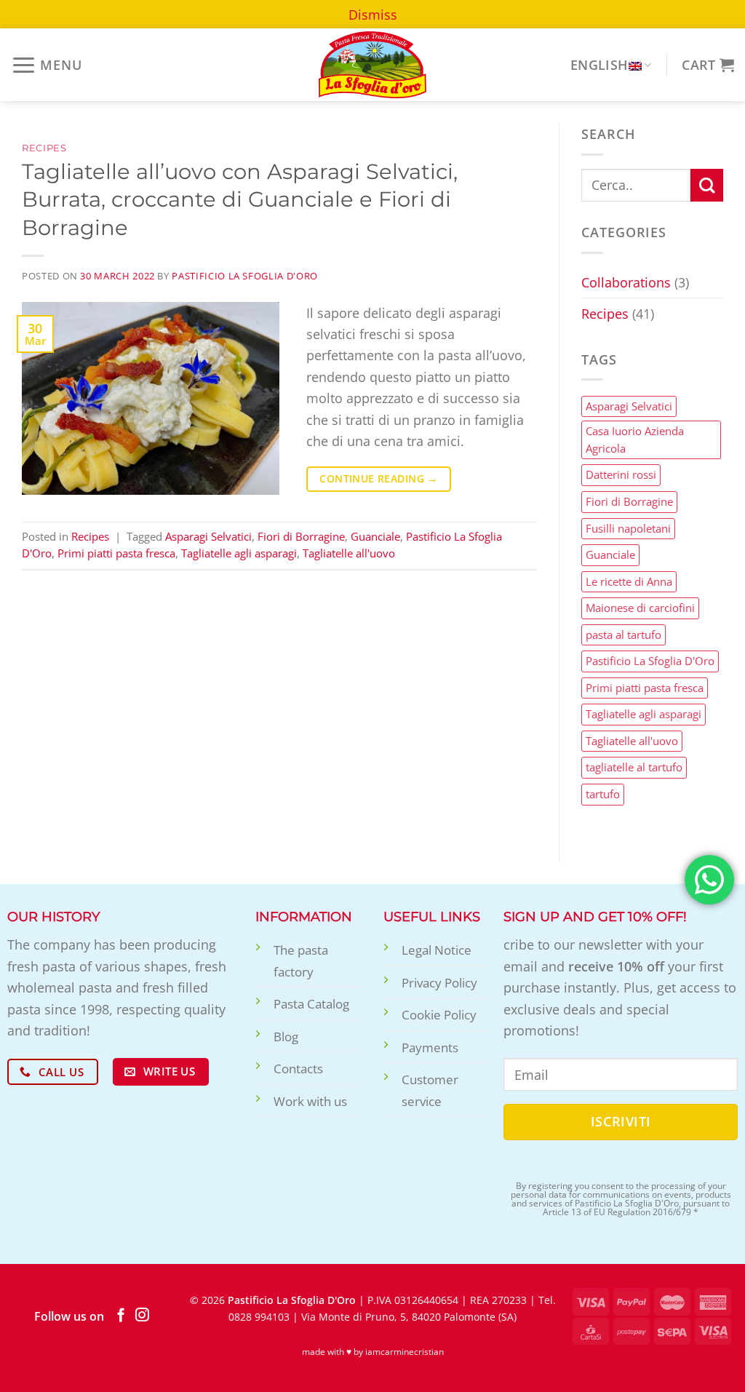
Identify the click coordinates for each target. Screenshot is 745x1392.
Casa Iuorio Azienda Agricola (635, 440)
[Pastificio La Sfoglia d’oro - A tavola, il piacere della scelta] (372, 64)
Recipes (44, 148)
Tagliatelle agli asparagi (239, 553)
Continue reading (378, 478)
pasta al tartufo (623, 634)
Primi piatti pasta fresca (116, 553)
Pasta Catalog (311, 1003)
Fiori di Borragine (301, 536)
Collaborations (626, 283)
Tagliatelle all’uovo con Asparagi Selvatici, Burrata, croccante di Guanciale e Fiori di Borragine (240, 199)
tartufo (603, 794)
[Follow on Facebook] (121, 1316)
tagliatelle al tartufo (634, 767)
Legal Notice (436, 950)
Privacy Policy (439, 982)
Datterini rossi (621, 475)
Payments (430, 1047)
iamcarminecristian (404, 1351)
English (599, 64)
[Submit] (706, 185)
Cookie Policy (439, 1014)
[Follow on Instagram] (142, 1316)
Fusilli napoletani (628, 528)
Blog (286, 1036)
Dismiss (372, 14)
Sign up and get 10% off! (595, 916)
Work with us (310, 1101)
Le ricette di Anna (629, 581)
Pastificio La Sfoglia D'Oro (244, 275)
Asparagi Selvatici (208, 536)
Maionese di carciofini (640, 608)
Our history (53, 916)
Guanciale (375, 536)
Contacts (298, 1068)
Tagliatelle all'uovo (349, 553)
